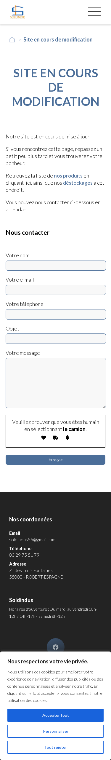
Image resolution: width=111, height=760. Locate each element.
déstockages (78, 182)
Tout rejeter (55, 747)
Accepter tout (55, 715)
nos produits (68, 175)
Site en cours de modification (58, 39)
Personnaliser (55, 731)
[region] (55, 706)
